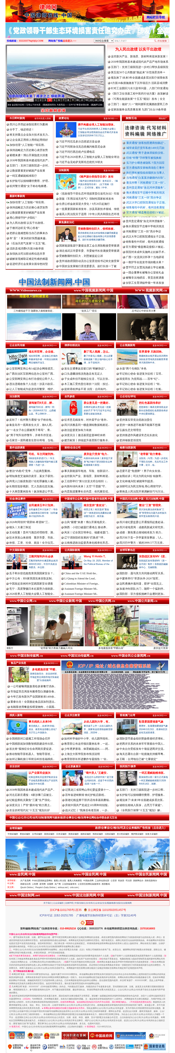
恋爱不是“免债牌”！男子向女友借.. (140, 470)
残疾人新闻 (16, 715)
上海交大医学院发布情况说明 (82, 754)
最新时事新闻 (17, 196)
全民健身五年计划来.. (42, 505)
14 (96, 100)
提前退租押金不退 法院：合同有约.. (85, 389)
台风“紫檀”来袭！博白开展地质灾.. (85, 522)
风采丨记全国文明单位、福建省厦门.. (86, 532)
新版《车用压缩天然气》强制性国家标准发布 (86, 198)
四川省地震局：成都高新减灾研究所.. (142, 527)
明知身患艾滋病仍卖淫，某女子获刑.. (31, 476)
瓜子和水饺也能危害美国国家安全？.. (31, 573)
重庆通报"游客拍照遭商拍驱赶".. (146, 142)
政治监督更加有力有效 (78, 430)
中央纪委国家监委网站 (42, 880)
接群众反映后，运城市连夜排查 (145, 261)
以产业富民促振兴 (40, 772)
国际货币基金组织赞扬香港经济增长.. (142, 738)
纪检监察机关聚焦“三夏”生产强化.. (30, 800)
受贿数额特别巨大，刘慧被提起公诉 (81, 255)
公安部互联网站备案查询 (89, 884)
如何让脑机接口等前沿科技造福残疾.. (31, 759)
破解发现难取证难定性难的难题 (29, 258)
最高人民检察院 (75, 880)
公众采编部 (58, 903)
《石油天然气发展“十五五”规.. (28, 243)
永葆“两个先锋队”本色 (132, 368)
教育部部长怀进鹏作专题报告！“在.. (86, 759)
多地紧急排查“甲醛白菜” (58, 648)
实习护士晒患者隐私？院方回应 (145, 162)
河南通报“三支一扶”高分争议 (143, 197)
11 (82, 100)
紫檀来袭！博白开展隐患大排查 (29, 155)
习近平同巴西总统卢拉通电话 (77, 151)
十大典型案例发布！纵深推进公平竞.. (31, 491)
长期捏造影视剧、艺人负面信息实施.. (31, 486)
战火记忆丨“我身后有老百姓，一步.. (87, 810)
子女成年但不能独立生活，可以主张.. (86, 378)
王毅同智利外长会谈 (41, 556)
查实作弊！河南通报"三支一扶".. (146, 182)
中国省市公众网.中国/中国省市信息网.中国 (89, 498)
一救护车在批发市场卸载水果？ (145, 235)
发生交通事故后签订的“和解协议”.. (85, 368)
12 (86, 100)
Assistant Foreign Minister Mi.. (81, 588)
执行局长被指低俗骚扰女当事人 (145, 172)
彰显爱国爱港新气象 (151, 721)
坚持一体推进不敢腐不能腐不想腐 (139, 424)
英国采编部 (73, 834)
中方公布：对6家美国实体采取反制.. (31, 578)
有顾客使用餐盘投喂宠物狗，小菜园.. (33, 706)
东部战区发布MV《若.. (152, 556)
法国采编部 (110, 834)
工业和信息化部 (102, 880)
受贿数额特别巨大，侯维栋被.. (96, 228)
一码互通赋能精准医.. (152, 772)
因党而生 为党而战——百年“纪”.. (139, 378)
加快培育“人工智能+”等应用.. (27, 144)
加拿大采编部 (151, 834)
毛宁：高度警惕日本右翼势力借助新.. (31, 588)
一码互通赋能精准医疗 (23, 175)
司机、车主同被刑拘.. (42, 454)
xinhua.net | (63, 887)
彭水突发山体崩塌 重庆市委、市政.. (31, 537)
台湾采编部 (37, 834)
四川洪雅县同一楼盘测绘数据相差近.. (86, 424)
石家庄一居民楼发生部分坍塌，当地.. (31, 440)
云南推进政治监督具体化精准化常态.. (86, 542)
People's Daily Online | (45, 887)
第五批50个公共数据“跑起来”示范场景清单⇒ (138, 72)
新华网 (42, 884)
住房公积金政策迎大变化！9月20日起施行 (84, 203)
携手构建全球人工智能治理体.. (96, 124)
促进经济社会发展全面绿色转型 (29, 263)
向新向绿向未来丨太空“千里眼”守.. (85, 486)
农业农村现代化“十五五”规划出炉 (29, 810)
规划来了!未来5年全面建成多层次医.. (141, 800)
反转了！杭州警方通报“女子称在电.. (31, 419)
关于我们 (47, 903)
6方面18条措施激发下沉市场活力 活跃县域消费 (139, 83)
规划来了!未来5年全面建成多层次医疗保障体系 (139, 77)
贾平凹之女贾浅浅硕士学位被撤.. (145, 240)
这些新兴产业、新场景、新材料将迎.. (86, 476)
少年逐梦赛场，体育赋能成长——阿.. (86, 748)
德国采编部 (85, 834)
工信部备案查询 (69, 884)
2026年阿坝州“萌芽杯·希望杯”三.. (29, 522)
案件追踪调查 (17, 447)
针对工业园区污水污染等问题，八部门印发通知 (139, 88)
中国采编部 (13, 834)
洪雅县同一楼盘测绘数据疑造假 (145, 266)
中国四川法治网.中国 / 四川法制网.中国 (142, 498)
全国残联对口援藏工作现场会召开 (29, 738)
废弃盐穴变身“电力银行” (113, 648)
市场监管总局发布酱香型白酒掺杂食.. (33, 691)
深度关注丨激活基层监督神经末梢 (84, 435)
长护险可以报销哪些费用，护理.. (29, 180)
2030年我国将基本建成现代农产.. (29, 160)
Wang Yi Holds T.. (95, 556)
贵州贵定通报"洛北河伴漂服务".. (146, 187)
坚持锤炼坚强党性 (130, 440)
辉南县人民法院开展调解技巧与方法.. (142, 491)
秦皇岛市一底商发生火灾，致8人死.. (31, 424)
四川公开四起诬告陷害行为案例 (29, 124)
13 (91, 100)
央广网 (58, 884)
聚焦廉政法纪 (66, 222)
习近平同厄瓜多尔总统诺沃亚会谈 (79, 141)
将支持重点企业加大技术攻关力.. (29, 134)
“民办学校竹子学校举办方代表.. (145, 271)
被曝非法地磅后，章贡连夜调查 (145, 251)
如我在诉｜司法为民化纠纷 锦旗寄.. (141, 476)
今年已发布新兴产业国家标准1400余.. (33, 696)
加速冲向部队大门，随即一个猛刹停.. (142, 588)
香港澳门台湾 (127, 715)
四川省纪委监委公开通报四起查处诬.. (142, 522)
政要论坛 (64, 118)
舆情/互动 (131, 118)
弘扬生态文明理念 (130, 430)
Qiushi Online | (27, 887)
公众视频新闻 (127, 345)
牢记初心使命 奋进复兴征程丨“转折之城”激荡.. (77, 105)
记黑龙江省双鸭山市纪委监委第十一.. (87, 789)
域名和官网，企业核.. (42, 351)
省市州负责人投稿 (42, 118)
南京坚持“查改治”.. (95, 505)
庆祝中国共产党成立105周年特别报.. (87, 805)
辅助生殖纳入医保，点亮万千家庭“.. (141, 805)
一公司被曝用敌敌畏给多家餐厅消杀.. (33, 686)
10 (77, 100)
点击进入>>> (69, 41)
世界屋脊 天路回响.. (151, 351)
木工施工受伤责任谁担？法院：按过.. (86, 384)
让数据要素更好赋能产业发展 (27, 170)
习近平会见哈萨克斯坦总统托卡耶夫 (81, 162)
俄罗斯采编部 (137, 834)
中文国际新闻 (17, 549)
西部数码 (106, 884)
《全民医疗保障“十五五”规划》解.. (140, 810)
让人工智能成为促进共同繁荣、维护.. (31, 389)
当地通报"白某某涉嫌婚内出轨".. (146, 177)
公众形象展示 (73, 766)
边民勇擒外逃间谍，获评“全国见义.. (141, 583)
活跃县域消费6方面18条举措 (27, 248)
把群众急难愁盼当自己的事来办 (29, 233)
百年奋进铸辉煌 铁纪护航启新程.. (85, 794)
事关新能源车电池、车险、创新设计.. (86, 470)
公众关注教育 (72, 715)
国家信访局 (25, 884)
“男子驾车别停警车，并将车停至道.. (31, 435)
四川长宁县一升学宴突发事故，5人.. (141, 537)
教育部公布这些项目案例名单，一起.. (86, 743)
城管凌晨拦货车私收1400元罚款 (145, 147)
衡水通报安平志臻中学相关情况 (145, 192)
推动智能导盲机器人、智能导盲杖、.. (31, 754)
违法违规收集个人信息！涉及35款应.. (31, 384)
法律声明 (69, 903)
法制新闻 (64, 170)
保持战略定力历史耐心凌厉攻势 (29, 150)
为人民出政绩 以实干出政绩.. (27, 222)
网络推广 (163, 118)
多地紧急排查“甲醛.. (44, 669)
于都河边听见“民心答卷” (24, 228)
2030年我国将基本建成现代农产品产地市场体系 (139, 61)
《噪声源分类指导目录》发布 (95, 176)
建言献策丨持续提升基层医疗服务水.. (86, 440)
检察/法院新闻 (128, 447)
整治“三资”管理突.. (150, 505)
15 (100, 100)
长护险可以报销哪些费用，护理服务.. (142, 794)
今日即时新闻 (17, 118)
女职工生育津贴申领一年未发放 (145, 256)
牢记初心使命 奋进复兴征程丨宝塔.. (141, 373)
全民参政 (70, 396)
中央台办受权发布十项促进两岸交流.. (142, 748)
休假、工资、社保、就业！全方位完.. (31, 542)
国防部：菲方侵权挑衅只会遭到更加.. (142, 593)
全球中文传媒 (33, 10)
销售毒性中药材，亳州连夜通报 (145, 207)
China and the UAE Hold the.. (80, 573)
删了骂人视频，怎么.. (97, 351)
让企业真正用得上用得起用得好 (29, 139)
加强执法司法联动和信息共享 (27, 253)
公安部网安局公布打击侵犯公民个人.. (31, 378)
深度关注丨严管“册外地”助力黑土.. (30, 805)
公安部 (114, 880)
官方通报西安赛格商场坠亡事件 (145, 167)
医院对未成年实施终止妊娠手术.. (145, 225)
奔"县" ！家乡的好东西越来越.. (28, 238)
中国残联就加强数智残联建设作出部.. (31, 743)
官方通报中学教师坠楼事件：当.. (145, 276)
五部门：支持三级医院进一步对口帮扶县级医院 (139, 67)
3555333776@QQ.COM (31, 41)
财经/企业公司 (73, 447)
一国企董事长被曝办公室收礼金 (145, 246)
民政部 (121, 880)
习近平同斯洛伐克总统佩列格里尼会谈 (82, 146)
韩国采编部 (98, 834)
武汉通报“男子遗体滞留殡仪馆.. (145, 152)
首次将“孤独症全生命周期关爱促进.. (31, 748)
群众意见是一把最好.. (97, 402)
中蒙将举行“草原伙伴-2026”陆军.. (139, 578)
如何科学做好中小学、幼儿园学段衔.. (86, 738)
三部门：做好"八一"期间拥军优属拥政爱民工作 (139, 104)
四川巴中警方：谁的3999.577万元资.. (141, 542)
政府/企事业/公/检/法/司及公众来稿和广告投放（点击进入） (131, 827)
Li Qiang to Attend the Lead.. (80, 578)
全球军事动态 (127, 549)
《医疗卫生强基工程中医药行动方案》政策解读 (139, 93)
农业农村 (15, 766)
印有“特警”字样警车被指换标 (143, 157)
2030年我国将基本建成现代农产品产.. (31, 789)
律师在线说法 (72, 345)
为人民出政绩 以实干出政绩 (138, 49)
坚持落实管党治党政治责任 (135, 419)
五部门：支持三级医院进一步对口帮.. (142, 789)
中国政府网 (88, 880)
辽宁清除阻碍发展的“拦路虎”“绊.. (84, 537)
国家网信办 (138, 880)
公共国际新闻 (72, 549)
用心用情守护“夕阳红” (23, 217)
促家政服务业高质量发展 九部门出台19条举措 (138, 109)
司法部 (129, 880)
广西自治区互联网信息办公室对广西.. (31, 373)
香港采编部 (25, 834)
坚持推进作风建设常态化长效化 (138, 435)
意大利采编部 (123, 834)
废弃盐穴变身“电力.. (96, 454)
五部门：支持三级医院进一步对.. (29, 165)
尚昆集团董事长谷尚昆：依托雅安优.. (86, 491)
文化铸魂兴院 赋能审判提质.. (136, 481)
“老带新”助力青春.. (150, 454)
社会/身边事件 (18, 498)
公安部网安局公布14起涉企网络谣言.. (31, 368)
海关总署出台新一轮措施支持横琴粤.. (142, 754)
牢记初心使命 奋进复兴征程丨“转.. (140, 384)
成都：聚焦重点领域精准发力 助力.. (141, 532)
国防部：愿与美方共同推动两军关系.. (142, 573)
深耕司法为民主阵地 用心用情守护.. (141, 486)
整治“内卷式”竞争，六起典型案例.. (30, 470)
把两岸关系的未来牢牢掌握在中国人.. (142, 743)
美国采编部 (49, 834)
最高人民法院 (60, 880)
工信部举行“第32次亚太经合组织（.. (86, 481)
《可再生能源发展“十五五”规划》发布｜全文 (138, 98)
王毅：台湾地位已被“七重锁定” (138, 759)
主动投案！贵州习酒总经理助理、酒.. (31, 532)
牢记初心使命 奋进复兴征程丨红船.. (141, 389)
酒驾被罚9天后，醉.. (41, 402)
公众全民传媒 (17, 345)
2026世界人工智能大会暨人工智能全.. (31, 593)
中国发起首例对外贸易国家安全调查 (31, 583)
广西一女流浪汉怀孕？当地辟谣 (145, 230)
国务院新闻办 (151, 880)
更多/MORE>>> (111, 118)
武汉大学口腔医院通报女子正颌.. (146, 202)
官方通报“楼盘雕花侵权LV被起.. (145, 212)
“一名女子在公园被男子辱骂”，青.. (30, 430)
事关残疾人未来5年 (40, 721)
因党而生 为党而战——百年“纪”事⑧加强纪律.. (29, 105)
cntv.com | (74, 887)
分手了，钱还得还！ (22, 129)
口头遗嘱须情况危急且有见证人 (83, 373)
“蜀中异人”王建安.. (96, 772)
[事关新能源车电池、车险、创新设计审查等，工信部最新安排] (87, 34)
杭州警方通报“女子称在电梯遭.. (29, 186)
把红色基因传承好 (150, 402)
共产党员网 (25, 880)
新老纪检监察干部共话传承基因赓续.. (87, 800)
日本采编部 (61, 834)
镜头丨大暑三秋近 (20, 527)
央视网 (50, 884)
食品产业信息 (18, 662)
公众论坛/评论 (128, 396)
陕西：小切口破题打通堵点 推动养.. (85, 527)
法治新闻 (15, 396)
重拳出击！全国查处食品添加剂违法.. (33, 701)
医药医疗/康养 (128, 766)
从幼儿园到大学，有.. (97, 721)
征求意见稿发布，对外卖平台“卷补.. (86, 419)
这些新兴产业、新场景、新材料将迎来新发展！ (139, 56)
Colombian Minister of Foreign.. (81, 583)
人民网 (35, 884)
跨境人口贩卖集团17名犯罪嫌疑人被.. (31, 481)
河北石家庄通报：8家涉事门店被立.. (31, 794)
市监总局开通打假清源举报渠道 (145, 281)
